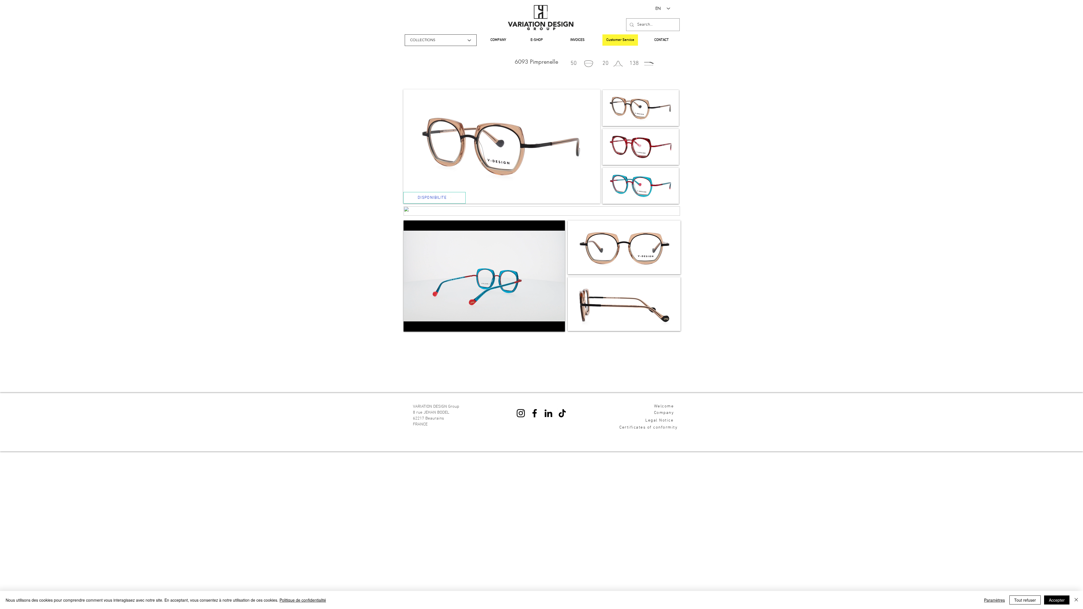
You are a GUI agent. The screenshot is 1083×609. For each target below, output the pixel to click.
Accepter (1057, 600)
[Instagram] (520, 413)
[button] (640, 108)
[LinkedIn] (548, 413)
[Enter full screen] (557, 324)
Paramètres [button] (994, 600)
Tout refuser (1025, 600)
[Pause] (411, 324)
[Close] (1076, 599)
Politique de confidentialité (302, 600)
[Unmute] (420, 324)
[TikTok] (562, 413)
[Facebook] (534, 413)
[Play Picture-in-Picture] (547, 324)
